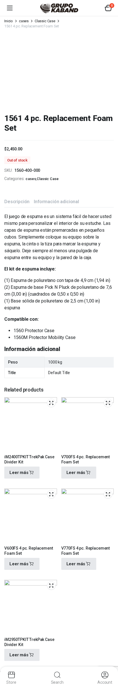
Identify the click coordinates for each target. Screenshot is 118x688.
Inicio (8, 21)
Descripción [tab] (17, 201)
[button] (108, 8)
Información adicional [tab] (56, 201)
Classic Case (45, 21)
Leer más (18, 472)
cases (24, 21)
